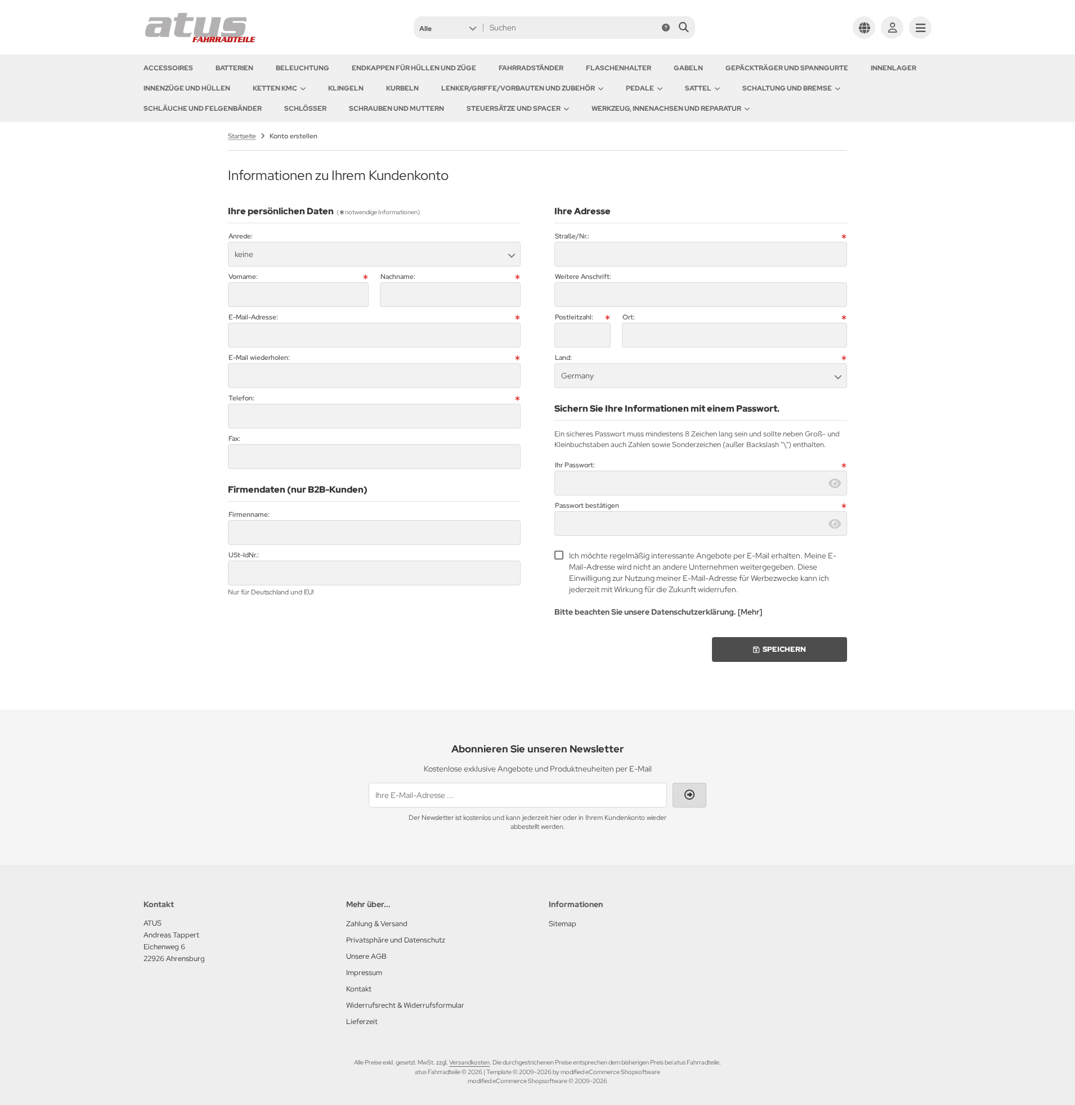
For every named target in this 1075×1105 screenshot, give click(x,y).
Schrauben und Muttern (396, 108)
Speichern (779, 649)
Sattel (698, 88)
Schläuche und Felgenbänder (203, 108)
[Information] (666, 27)
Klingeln (346, 88)
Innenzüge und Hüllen (187, 88)
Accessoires (168, 68)
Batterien (234, 68)
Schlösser (305, 108)
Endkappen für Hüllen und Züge (414, 68)
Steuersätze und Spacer (514, 108)
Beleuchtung (302, 68)
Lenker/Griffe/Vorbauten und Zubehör (518, 88)
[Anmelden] (892, 27)
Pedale (640, 88)
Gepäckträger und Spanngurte (786, 68)
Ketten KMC (275, 88)
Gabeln (688, 68)
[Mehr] (750, 612)
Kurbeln (402, 88)
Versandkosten (469, 1062)
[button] (447, 27)
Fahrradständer (531, 68)
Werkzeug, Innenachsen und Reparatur (666, 108)
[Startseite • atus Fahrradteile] (200, 40)
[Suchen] (684, 27)
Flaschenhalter (618, 68)
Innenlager (893, 68)
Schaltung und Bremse (787, 88)
